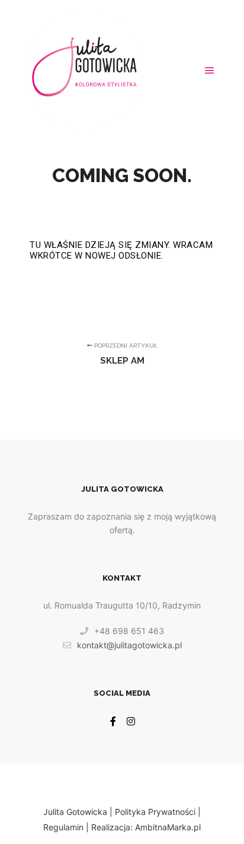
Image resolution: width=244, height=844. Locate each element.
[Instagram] (131, 721)
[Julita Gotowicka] (85, 70)
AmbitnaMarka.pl (168, 827)
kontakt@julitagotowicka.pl (129, 645)
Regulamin (63, 827)
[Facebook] (113, 721)
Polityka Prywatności (155, 812)
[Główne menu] (209, 70)
